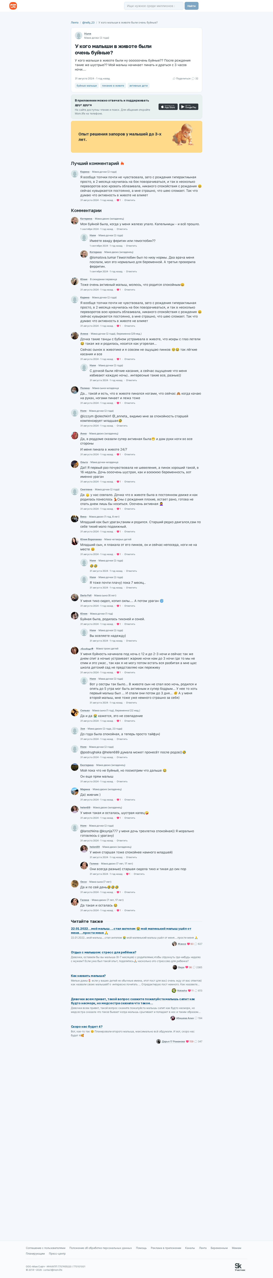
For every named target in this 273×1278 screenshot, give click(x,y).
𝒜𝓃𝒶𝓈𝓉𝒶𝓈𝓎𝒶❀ (86, 648)
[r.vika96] (74, 518)
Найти (191, 6)
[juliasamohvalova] (74, 615)
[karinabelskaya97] (74, 174)
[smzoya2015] (74, 730)
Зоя (82, 728)
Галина (94, 863)
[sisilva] (74, 712)
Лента (74, 22)
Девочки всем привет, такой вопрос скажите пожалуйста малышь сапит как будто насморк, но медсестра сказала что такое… (133, 1001)
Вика (83, 516)
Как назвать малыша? (88, 976)
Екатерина (87, 764)
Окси (83, 881)
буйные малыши (87, 85)
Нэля (87, 33)
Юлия (83, 279)
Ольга (84, 462)
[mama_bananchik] (74, 650)
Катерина (86, 218)
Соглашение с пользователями (45, 1247)
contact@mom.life (52, 1269)
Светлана (86, 489)
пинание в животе (113, 85)
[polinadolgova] (74, 390)
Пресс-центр (57, 1253)
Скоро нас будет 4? (86, 1026)
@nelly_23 (88, 22)
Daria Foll (86, 595)
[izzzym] (74, 491)
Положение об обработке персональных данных (100, 1247)
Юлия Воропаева (91, 539)
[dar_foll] (74, 597)
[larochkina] (84, 865)
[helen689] (74, 809)
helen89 (85, 807)
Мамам (236, 1247)
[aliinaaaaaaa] (74, 335)
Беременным (219, 1247)
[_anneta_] (74, 435)
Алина (84, 333)
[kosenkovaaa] (74, 767)
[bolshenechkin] (74, 464)
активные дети (138, 85)
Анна (83, 433)
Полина (85, 388)
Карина (84, 171)
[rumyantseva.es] (74, 220)
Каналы (190, 1247)
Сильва (85, 710)
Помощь (141, 1247)
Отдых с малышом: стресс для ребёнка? (103, 952)
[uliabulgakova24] (74, 541)
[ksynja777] (74, 884)
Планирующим (35, 1253)
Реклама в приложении (166, 1247)
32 (196, 78)
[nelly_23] (84, 237)
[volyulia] (74, 281)
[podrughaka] (74, 791)
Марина (85, 789)
